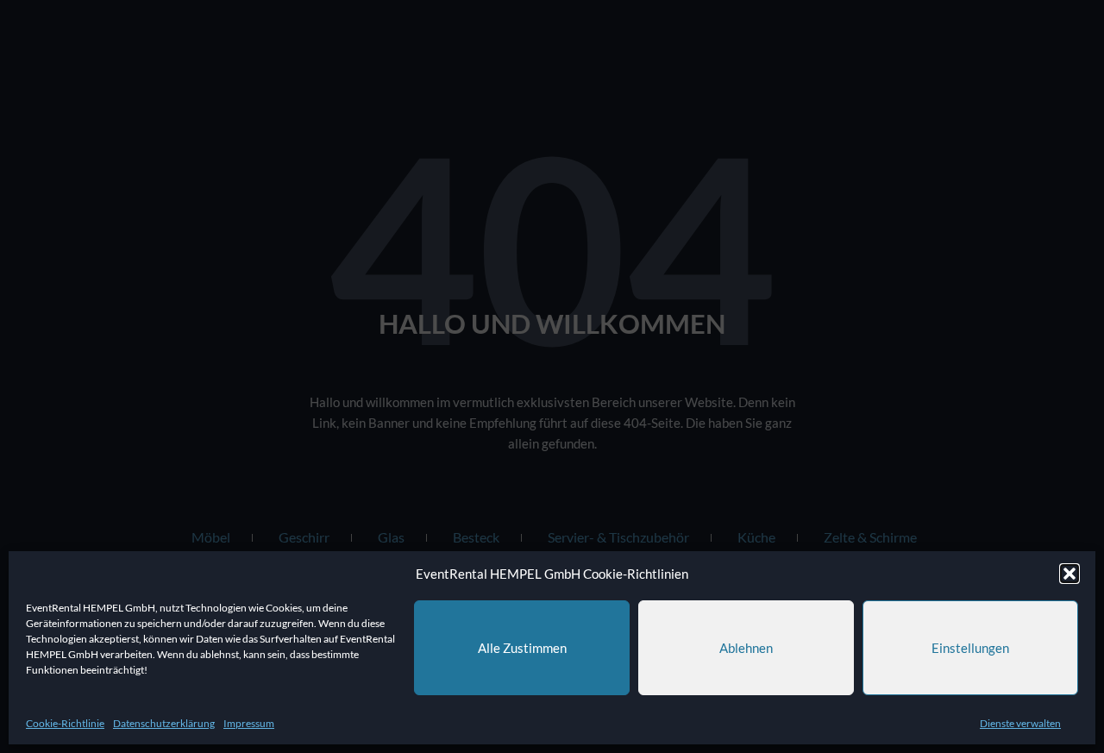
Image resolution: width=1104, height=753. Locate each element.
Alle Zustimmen (522, 648)
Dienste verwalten (1020, 723)
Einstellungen (970, 648)
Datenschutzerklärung (164, 723)
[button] (1069, 573)
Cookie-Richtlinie (65, 723)
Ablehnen (746, 648)
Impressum (248, 723)
